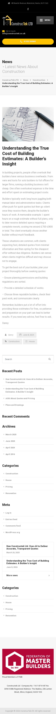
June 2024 (10, 441)
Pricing (9, 487)
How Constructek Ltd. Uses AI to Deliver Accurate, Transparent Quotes (29, 380)
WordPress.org (13, 532)
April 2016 (10, 454)
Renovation (11, 493)
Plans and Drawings (15, 405)
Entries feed (11, 519)
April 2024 (10, 448)
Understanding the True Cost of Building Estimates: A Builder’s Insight (25, 390)
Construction (14, 341)
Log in (8, 513)
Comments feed (13, 526)
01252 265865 (29, 41)
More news (12, 575)
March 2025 (11, 434)
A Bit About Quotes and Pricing (20, 398)
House (32, 341)
